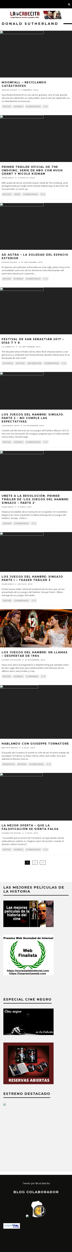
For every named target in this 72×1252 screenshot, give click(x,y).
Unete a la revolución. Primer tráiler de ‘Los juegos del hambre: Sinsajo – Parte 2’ (35, 499)
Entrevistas (9, 764)
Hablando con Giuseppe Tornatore (35, 743)
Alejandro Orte (10, 425)
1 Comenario (32, 676)
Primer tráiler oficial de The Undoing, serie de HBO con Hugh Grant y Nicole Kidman (32, 170)
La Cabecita (8, 347)
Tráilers (7, 523)
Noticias (7, 194)
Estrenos (18, 106)
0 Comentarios (33, 106)
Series (17, 194)
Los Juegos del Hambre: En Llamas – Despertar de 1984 (35, 654)
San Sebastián (34, 363)
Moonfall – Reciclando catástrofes (24, 84)
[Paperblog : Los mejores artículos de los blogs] (11, 1227)
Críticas (7, 106)
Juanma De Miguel (11, 660)
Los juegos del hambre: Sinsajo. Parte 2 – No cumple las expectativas (33, 418)
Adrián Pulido (9, 90)
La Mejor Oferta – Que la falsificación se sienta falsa (30, 827)
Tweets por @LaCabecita (36, 1183)
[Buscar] (69, 4)
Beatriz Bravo (10, 748)
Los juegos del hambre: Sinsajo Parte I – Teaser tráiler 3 (32, 578)
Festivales (8, 363)
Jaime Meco (8, 178)
